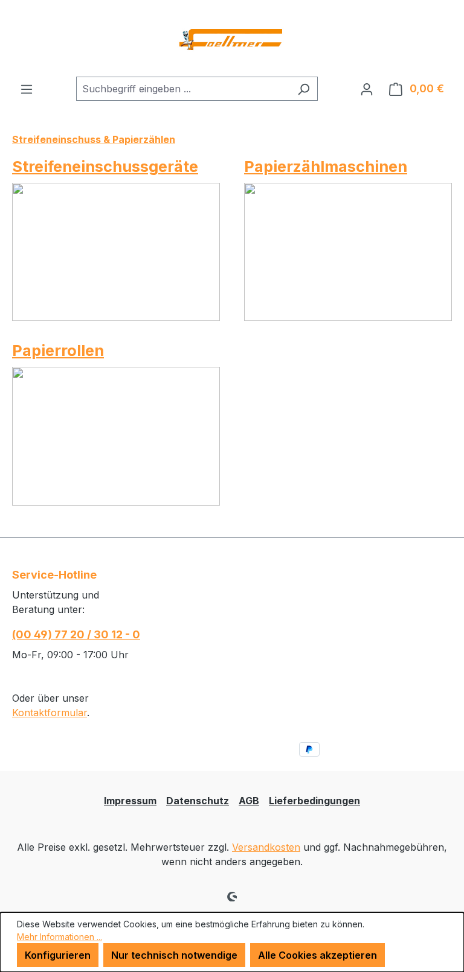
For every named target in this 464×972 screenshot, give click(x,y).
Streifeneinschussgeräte (105, 166)
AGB (249, 801)
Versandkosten (266, 847)
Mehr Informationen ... (59, 937)
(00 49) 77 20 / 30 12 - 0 (76, 634)
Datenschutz (197, 801)
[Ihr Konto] (366, 89)
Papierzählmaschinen (325, 166)
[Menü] (26, 89)
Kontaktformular (49, 713)
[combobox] (183, 89)
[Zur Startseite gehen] (232, 38)
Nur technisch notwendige (174, 955)
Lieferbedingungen (314, 801)
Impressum (130, 801)
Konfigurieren (58, 955)
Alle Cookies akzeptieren (317, 955)
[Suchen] (303, 89)
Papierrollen (58, 350)
